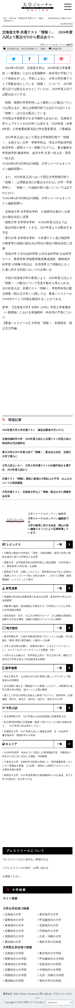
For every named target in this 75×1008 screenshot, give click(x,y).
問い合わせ (46, 993)
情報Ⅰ (44, 49)
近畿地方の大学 (14, 930)
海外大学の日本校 (50, 941)
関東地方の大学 (14, 919)
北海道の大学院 (14, 953)
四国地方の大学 (14, 936)
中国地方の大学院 (50, 969)
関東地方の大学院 (16, 958)
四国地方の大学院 (16, 975)
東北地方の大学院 (50, 953)
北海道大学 (57, 49)
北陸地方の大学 (48, 925)
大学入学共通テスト (30, 49)
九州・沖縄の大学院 (51, 975)
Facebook (33, 993)
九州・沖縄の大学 (50, 936)
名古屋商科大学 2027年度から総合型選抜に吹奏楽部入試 (35, 716)
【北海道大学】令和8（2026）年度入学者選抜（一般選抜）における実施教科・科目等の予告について (37, 312)
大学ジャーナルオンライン (37, 1002)
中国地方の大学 (48, 930)
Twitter (23, 993)
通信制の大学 (13, 941)
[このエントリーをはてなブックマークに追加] (46, 59)
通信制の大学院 (14, 980)
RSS (16, 993)
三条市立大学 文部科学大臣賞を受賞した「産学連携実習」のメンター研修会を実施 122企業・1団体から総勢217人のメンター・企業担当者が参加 (37, 765)
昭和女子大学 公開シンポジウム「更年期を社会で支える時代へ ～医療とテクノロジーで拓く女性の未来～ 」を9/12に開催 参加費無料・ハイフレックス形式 (37, 575)
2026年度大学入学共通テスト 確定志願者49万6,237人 (33, 430)
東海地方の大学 (14, 925)
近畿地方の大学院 (16, 969)
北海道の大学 (13, 914)
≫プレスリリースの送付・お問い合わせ (25, 868)
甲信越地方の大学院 (51, 958)
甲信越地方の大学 (50, 919)
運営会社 (7, 993)
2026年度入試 (13, 49)
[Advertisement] (37, 372)
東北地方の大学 (48, 914)
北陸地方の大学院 (50, 964)
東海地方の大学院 (16, 964)
